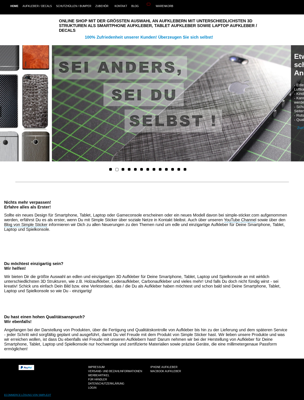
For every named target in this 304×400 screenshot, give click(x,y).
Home (14, 6)
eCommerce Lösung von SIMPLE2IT (27, 395)
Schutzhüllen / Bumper (73, 6)
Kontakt (121, 6)
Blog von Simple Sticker (26, 224)
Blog (135, 6)
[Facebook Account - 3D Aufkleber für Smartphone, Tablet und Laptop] (189, 6)
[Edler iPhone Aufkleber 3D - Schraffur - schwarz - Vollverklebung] (152, 103)
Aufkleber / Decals (37, 6)
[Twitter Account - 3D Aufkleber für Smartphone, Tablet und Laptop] (180, 6)
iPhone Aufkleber (163, 367)
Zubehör (101, 6)
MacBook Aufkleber (165, 371)
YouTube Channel (240, 220)
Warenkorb (163, 6)
